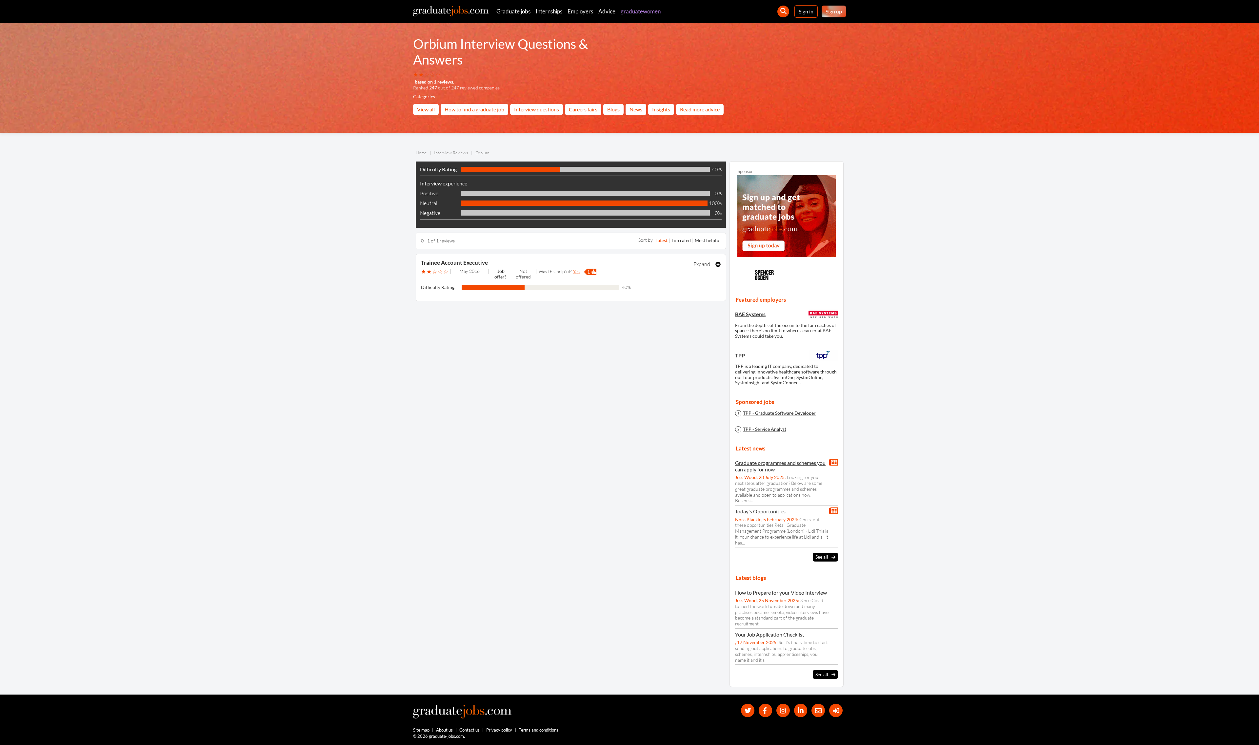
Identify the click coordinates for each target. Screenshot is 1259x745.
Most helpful (708, 240)
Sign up (834, 11)
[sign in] (836, 710)
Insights (661, 109)
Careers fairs (583, 109)
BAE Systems (750, 314)
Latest (661, 240)
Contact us (469, 730)
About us (444, 730)
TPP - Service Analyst (764, 429)
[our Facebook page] (765, 710)
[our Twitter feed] (747, 710)
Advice (606, 11)
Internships (549, 11)
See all (821, 557)
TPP (740, 355)
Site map (421, 730)
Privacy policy (499, 730)
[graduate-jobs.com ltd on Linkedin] (801, 710)
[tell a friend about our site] (818, 710)
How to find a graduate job (474, 109)
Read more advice (700, 109)
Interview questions (536, 109)
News (636, 109)
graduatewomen (641, 11)
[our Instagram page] (783, 710)
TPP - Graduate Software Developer (779, 413)
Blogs (613, 109)
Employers (580, 11)
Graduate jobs (513, 11)
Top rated (681, 240)
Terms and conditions (538, 730)
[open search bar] (783, 11)
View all (426, 109)
